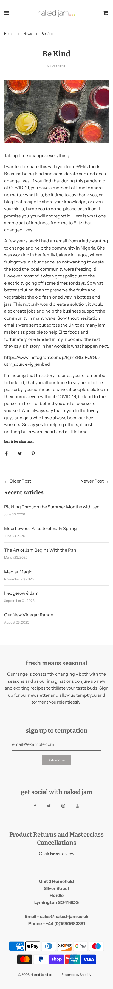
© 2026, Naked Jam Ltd (35, 975)
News (27, 34)
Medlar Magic (18, 571)
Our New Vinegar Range (28, 614)
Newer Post (92, 481)
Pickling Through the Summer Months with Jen (52, 506)
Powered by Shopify (76, 975)
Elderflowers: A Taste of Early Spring (40, 528)
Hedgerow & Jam (21, 593)
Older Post (20, 481)
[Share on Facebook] (6, 453)
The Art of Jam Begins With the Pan (40, 550)
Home (8, 34)
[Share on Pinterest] (33, 453)
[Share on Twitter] (19, 453)
